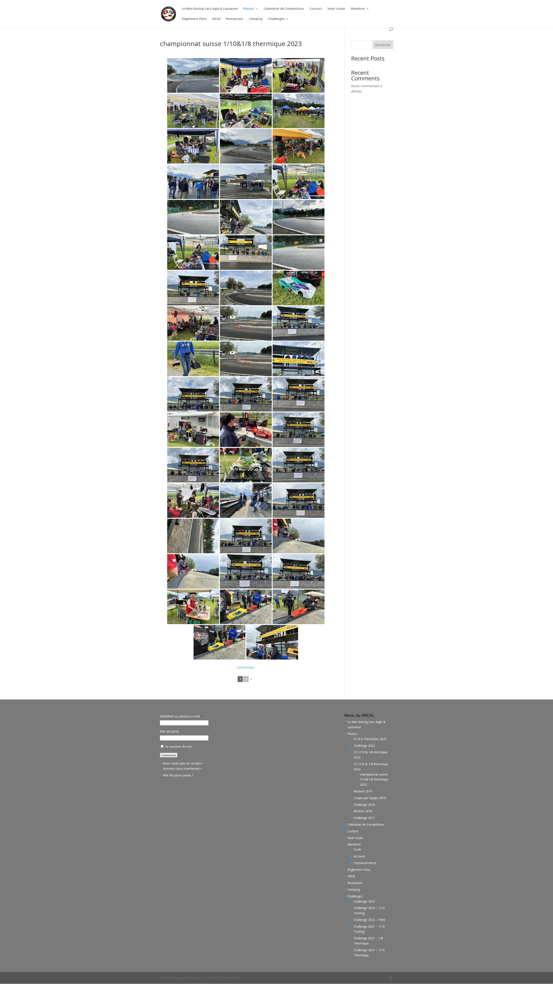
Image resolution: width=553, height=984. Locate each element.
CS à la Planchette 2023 (370, 739)
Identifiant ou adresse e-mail (181, 716)
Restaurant (234, 19)
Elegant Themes (187, 978)
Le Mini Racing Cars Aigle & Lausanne (210, 9)
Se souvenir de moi (178, 746)
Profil (357, 849)
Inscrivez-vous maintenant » (182, 768)
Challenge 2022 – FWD (369, 920)
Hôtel (216, 19)
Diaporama (245, 667)
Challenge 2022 (364, 746)
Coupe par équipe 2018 (370, 798)
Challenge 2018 (364, 805)
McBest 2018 (363, 811)
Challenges (276, 19)
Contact (316, 9)
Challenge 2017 (364, 818)
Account (359, 856)
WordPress (230, 978)
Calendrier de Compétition (284, 9)
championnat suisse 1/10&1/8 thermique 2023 (374, 779)
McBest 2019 (363, 791)
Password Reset (365, 863)
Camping (255, 19)
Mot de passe (171, 731)
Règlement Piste (194, 19)
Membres (358, 9)
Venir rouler (336, 9)
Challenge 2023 (364, 901)
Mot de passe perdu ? (178, 775)
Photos (248, 9)
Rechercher (383, 45)
